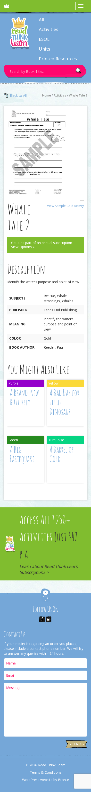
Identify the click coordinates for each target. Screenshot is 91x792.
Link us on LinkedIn (48, 619)
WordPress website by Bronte (45, 779)
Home (46, 95)
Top (45, 596)
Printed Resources (58, 59)
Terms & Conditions (45, 772)
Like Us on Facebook (42, 619)
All (41, 19)
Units (44, 49)
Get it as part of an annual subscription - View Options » (42, 244)
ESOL (44, 39)
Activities (48, 29)
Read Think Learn (7, 7)
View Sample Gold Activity (65, 206)
